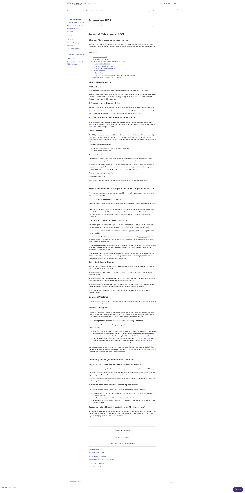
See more (70, 68)
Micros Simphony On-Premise (98, 467)
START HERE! (85, 11)
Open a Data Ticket (141, 338)
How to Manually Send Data (75, 22)
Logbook (94, 127)
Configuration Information (102, 64)
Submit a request (164, 3)
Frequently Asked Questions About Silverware (107, 77)
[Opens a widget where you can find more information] (238, 489)
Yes (117, 434)
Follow (152, 26)
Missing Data (98, 73)
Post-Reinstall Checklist (96, 463)
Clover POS (71, 58)
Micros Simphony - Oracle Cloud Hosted (101, 460)
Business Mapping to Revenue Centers (73, 50)
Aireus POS (70, 32)
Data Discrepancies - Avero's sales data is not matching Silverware (115, 75)
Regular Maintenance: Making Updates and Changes (109, 61)
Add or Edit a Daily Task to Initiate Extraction (75, 27)
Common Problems (99, 70)
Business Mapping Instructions (73, 44)
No (127, 434)
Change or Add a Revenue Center (105, 68)
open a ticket (133, 231)
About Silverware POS (100, 57)
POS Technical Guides (97, 11)
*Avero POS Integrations (96, 452)
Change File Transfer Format (76, 54)
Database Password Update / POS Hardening (76, 63)
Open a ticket (12, 487)
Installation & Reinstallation (101, 59)
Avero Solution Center (73, 11)
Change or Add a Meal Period (103, 66)
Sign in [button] (174, 3)
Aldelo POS (70, 35)
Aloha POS (70, 39)
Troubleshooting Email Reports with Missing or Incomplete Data (131, 336)
